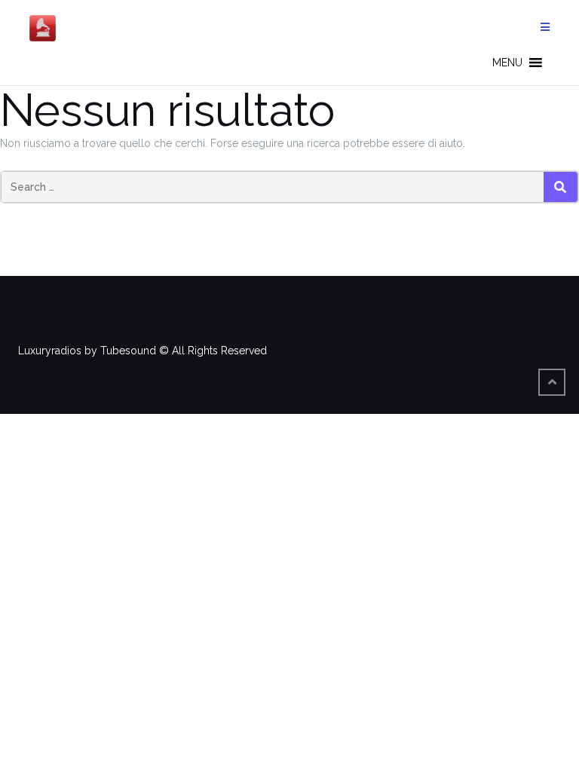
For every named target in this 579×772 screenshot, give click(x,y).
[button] (507, 62)
